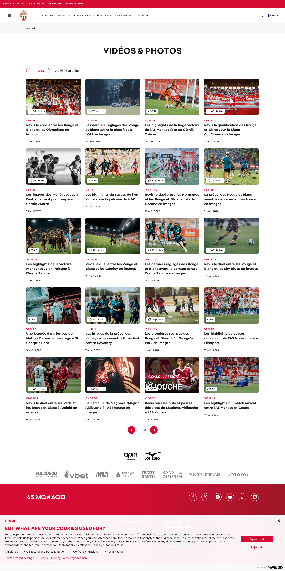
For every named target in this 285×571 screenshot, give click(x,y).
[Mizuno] (153, 455)
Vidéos (143, 15)
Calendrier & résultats (92, 15)
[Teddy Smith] (148, 474)
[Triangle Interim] (124, 474)
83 (144, 430)
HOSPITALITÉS (74, 3)
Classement (124, 15)
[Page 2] (154, 430)
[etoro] (238, 474)
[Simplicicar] (204, 474)
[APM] (130, 455)
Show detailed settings (19, 558)
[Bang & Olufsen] (172, 474)
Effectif (63, 15)
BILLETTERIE (36, 3)
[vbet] (76, 474)
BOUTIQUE (54, 3)
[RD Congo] (46, 474)
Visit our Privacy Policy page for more (64, 558)
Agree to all (257, 539)
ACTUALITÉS (45, 15)
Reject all (256, 547)
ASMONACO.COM (13, 3)
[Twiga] (102, 474)
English (10, 520)
